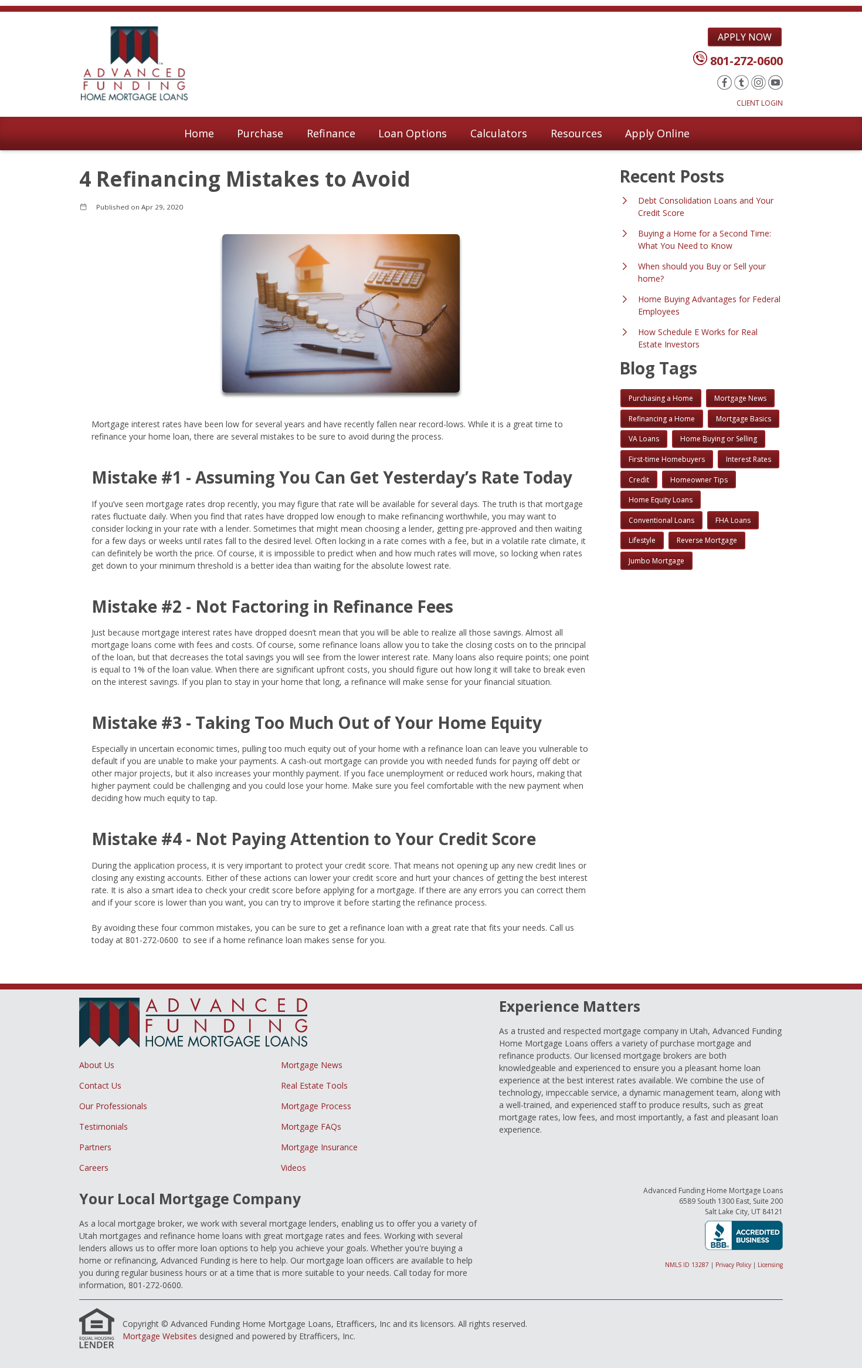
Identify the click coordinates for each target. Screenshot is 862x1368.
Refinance (331, 133)
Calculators (498, 133)
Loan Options (412, 133)
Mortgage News (311, 1064)
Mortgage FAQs (311, 1126)
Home (199, 133)
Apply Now (745, 37)
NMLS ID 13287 (687, 1265)
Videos (293, 1167)
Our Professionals (113, 1106)
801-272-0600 (746, 61)
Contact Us (100, 1085)
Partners (95, 1147)
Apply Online (657, 133)
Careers (93, 1167)
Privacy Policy (733, 1265)
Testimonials (103, 1126)
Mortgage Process (316, 1106)
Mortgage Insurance (319, 1147)
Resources (576, 133)
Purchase (260, 133)
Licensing (770, 1265)
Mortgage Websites (160, 1336)
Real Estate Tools (314, 1085)
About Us (96, 1064)
